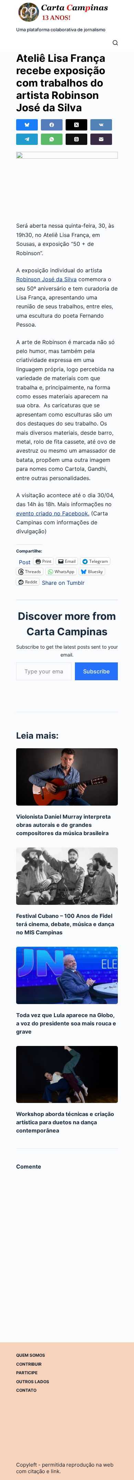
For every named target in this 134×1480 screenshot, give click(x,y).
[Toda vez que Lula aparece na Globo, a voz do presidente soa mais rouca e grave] (67, 975)
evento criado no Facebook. (52, 513)
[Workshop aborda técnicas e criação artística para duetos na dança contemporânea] (67, 1074)
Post (25, 561)
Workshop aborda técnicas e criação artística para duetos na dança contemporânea (65, 1122)
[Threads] (76, 139)
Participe (26, 1372)
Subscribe (96, 671)
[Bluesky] (27, 124)
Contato (26, 1390)
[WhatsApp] (52, 139)
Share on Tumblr (63, 581)
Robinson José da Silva (46, 279)
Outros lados (32, 1381)
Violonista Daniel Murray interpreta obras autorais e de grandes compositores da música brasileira (63, 824)
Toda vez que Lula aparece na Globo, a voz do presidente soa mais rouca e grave (66, 1023)
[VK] (101, 124)
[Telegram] (27, 139)
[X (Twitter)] (76, 124)
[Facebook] (52, 124)
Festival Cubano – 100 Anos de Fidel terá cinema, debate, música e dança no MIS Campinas (65, 924)
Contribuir (29, 1364)
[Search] (115, 42)
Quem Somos (30, 1355)
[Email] (101, 139)
